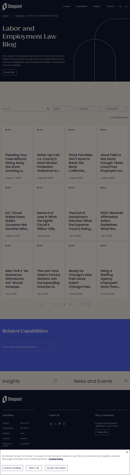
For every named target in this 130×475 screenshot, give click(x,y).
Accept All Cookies (56, 468)
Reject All (34, 468)
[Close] (127, 452)
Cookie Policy (56, 459)
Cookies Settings (12, 468)
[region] (65, 462)
